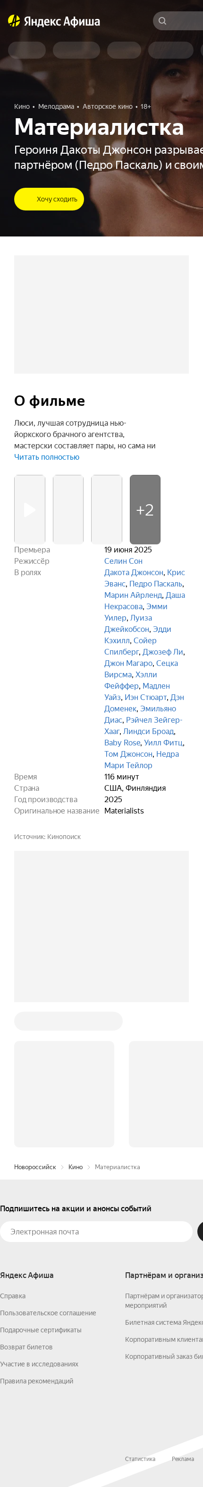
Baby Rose (122, 742)
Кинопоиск (64, 836)
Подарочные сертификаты (41, 1186)
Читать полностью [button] (46, 457)
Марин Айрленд (133, 595)
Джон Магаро (128, 663)
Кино (75, 1023)
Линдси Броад (148, 731)
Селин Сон (123, 561)
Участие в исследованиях (39, 1221)
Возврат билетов (26, 1203)
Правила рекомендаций (36, 1238)
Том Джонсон (128, 754)
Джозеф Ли (163, 651)
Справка (12, 1152)
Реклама (183, 1315)
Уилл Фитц (163, 742)
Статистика (140, 1315)
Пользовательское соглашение (48, 1169)
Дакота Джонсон (133, 572)
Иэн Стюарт (146, 697)
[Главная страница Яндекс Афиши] (14, 21)
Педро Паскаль (155, 583)
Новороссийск (35, 1023)
